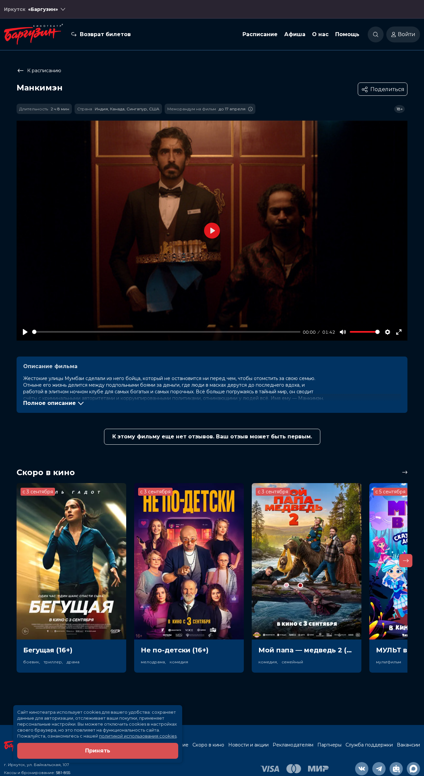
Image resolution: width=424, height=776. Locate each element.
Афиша (294, 34)
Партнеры (329, 745)
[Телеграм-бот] (396, 768)
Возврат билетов (105, 34)
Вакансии (408, 745)
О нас (320, 34)
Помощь (347, 34)
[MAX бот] (413, 768)
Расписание (260, 34)
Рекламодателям (293, 745)
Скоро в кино (208, 745)
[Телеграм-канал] (379, 768)
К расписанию (44, 71)
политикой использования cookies (138, 736)
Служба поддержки (369, 745)
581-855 (63, 772)
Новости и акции (248, 745)
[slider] (166, 332)
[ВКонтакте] (361, 768)
